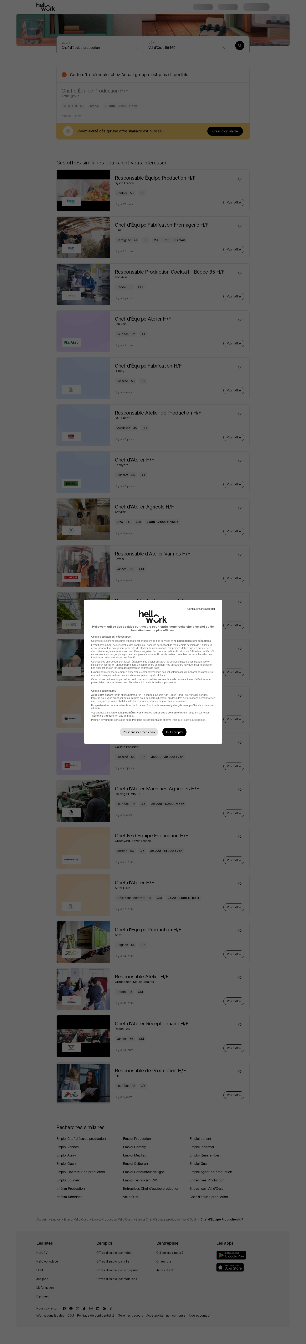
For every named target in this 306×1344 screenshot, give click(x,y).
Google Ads (161, 695)
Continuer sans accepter (201, 608)
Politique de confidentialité (147, 719)
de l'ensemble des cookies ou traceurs (134, 645)
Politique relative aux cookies (188, 719)
